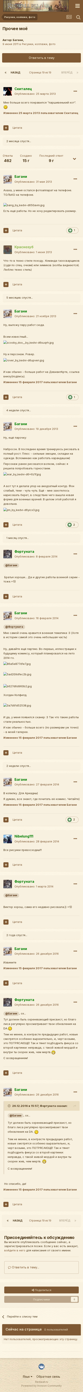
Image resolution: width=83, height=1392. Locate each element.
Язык (27, 1376)
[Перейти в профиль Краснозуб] (7, 249)
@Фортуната (14, 626)
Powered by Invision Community (41, 1385)
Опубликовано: (35, 93)
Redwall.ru (41, 1381)
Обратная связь (48, 1376)
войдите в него (14, 1250)
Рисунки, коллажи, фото (39, 44)
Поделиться (42, 1290)
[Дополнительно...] (75, 91)
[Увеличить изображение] (5, 107)
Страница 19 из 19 (41, 72)
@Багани (11, 565)
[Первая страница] (6, 72)
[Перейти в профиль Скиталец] (7, 91)
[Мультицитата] (6, 127)
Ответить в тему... (25, 1267)
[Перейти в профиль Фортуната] (7, 554)
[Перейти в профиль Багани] (7, 179)
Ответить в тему (41, 58)
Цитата (17, 127)
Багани (18, 40)
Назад (15, 72)
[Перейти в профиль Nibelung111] (7, 839)
